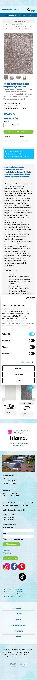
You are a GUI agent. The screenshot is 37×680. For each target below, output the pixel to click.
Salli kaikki (18, 368)
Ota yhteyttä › (10, 558)
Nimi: (5, 533)
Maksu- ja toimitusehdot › (18, 443)
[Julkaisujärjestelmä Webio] (23, 667)
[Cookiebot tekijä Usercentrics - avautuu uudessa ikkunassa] (26, 298)
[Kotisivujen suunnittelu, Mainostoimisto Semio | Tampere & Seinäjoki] (14, 667)
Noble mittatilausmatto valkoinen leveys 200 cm (10, 406)
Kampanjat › (7, 551)
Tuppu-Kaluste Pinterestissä (13, 596)
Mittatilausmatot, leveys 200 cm (14, 26)
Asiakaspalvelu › (18, 446)
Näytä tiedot (25, 362)
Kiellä (19, 380)
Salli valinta (18, 374)
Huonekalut (18, 608)
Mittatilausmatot (16, 24)
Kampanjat (18, 631)
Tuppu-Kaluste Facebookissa (13, 594)
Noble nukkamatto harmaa (27, 408)
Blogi (18, 636)
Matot (5, 24)
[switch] (32, 340)
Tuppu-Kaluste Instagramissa (13, 592)
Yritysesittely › (8, 553)
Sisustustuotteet (18, 625)
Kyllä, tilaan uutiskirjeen (14, 539)
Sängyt (19, 614)
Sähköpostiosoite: (10, 527)
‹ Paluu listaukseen (18, 21)
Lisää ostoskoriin (20, 132)
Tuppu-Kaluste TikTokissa (12, 589)
